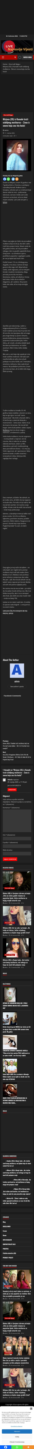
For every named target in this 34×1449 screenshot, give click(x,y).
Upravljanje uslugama (16, 1426)
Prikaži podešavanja (17, 1442)
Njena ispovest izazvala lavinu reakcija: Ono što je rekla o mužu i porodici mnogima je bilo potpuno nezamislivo (16, 1360)
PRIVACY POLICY (8, 1257)
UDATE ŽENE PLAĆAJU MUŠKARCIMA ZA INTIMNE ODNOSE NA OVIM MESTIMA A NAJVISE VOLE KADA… (15, 1100)
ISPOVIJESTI (8, 1286)
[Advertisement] (17, 17)
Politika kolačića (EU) (9, 1253)
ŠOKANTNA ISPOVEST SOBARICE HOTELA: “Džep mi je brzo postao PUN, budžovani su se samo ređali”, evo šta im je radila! (16, 1053)
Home (4, 1235)
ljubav (5, 202)
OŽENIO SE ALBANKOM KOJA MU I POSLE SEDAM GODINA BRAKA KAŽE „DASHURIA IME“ (15, 1005)
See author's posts (17, 686)
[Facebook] (4, 179)
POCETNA (5, 1249)
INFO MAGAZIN (7, 1240)
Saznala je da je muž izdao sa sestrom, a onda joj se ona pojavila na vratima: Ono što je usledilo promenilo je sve (17, 1293)
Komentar (11, 808)
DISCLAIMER (6, 1226)
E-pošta (10, 842)
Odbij (17, 1437)
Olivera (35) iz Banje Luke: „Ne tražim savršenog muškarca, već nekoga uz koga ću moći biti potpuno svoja (16, 962)
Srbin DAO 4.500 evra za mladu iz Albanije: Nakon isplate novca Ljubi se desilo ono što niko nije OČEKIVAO (16, 1076)
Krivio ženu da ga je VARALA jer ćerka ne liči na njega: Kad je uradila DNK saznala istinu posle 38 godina (17, 1029)
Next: (17, 756)
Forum (5, 1231)
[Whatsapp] (8, 179)
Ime (9, 835)
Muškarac (6, 430)
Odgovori (12, 790)
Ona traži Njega (8, 115)
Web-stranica (7, 850)
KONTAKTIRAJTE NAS (9, 1244)
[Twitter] (13, 179)
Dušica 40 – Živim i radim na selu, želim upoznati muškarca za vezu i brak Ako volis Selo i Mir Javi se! (16, 1200)
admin (7, 130)
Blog (4, 1222)
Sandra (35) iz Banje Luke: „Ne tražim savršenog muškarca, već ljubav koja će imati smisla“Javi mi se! (17, 1163)
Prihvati (17, 1431)
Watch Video (27, 57)
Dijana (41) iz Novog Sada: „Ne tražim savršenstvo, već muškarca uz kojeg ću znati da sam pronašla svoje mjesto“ (17, 1191)
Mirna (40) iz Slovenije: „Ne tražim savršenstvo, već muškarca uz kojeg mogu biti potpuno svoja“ (17, 1182)
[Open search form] (15, 57)
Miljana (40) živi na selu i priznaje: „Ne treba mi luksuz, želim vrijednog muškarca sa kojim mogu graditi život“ (16, 930)
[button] (31, 1409)
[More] (17, 179)
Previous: (16, 744)
